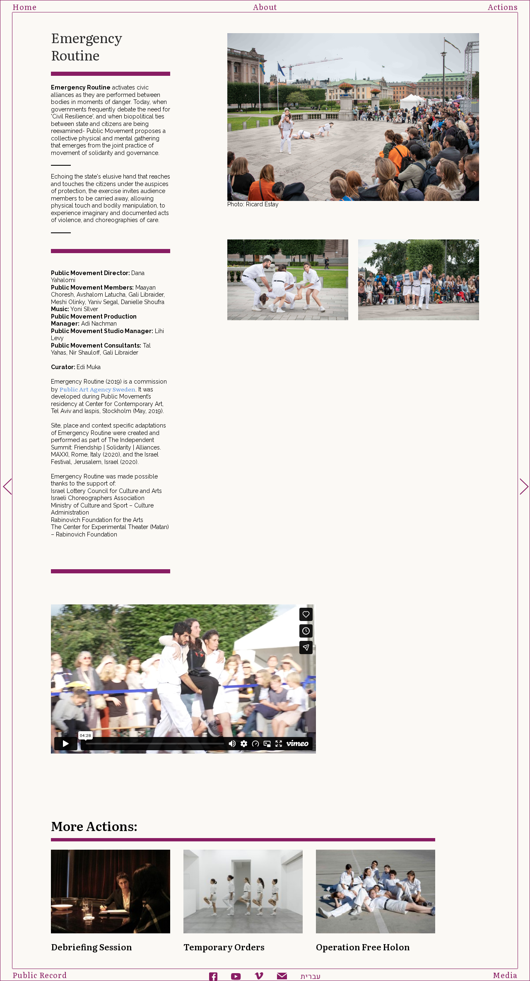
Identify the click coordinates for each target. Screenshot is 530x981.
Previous (225, 121)
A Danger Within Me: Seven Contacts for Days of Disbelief (7, 486)
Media (505, 975)
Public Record (39, 975)
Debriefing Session (91, 946)
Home (24, 6)
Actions (503, 6)
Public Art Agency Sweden (97, 389)
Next (481, 121)
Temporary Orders (524, 486)
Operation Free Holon (363, 946)
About (265, 6)
